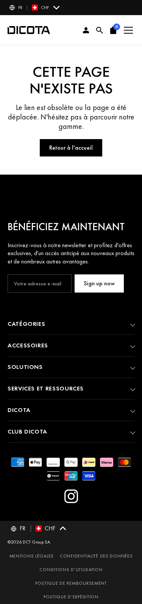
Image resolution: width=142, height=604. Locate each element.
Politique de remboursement (71, 583)
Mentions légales (31, 556)
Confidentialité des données (96, 556)
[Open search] (99, 30)
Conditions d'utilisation (70, 570)
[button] (35, 7)
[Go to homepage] (29, 30)
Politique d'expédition (71, 597)
